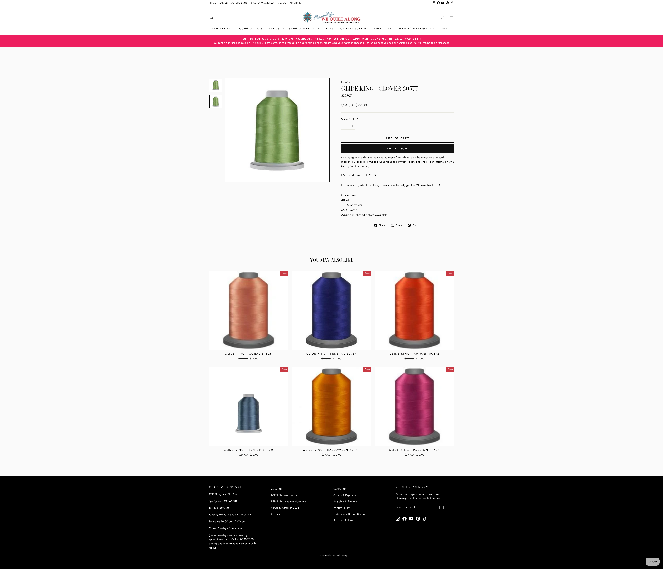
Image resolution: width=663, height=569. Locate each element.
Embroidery (383, 28)
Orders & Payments (344, 495)
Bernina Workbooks (262, 3)
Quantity (350, 118)
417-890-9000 (220, 508)
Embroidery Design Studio (349, 514)
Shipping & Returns (345, 501)
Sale (444, 28)
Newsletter (296, 3)
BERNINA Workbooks (284, 495)
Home (212, 3)
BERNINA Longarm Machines (288, 501)
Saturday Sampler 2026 (233, 3)
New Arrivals (223, 28)
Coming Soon (250, 28)
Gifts (329, 28)
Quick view (248, 345)
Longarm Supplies (354, 28)
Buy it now (398, 148)
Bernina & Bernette (415, 28)
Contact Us (339, 489)
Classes (282, 3)
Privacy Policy (341, 508)
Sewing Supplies (303, 28)
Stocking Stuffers (343, 520)
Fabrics (274, 28)
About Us (276, 489)
